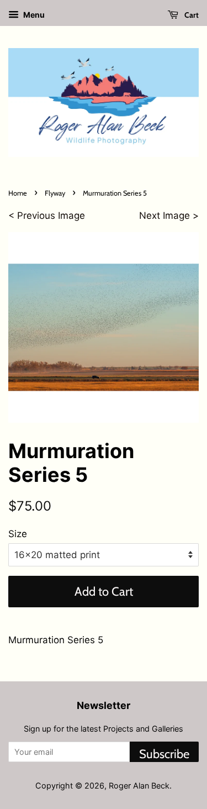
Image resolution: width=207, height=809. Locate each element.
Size (17, 533)
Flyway (55, 193)
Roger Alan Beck (139, 785)
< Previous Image (46, 215)
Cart (191, 15)
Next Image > (169, 215)
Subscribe (164, 754)
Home (17, 193)
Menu (33, 14)
